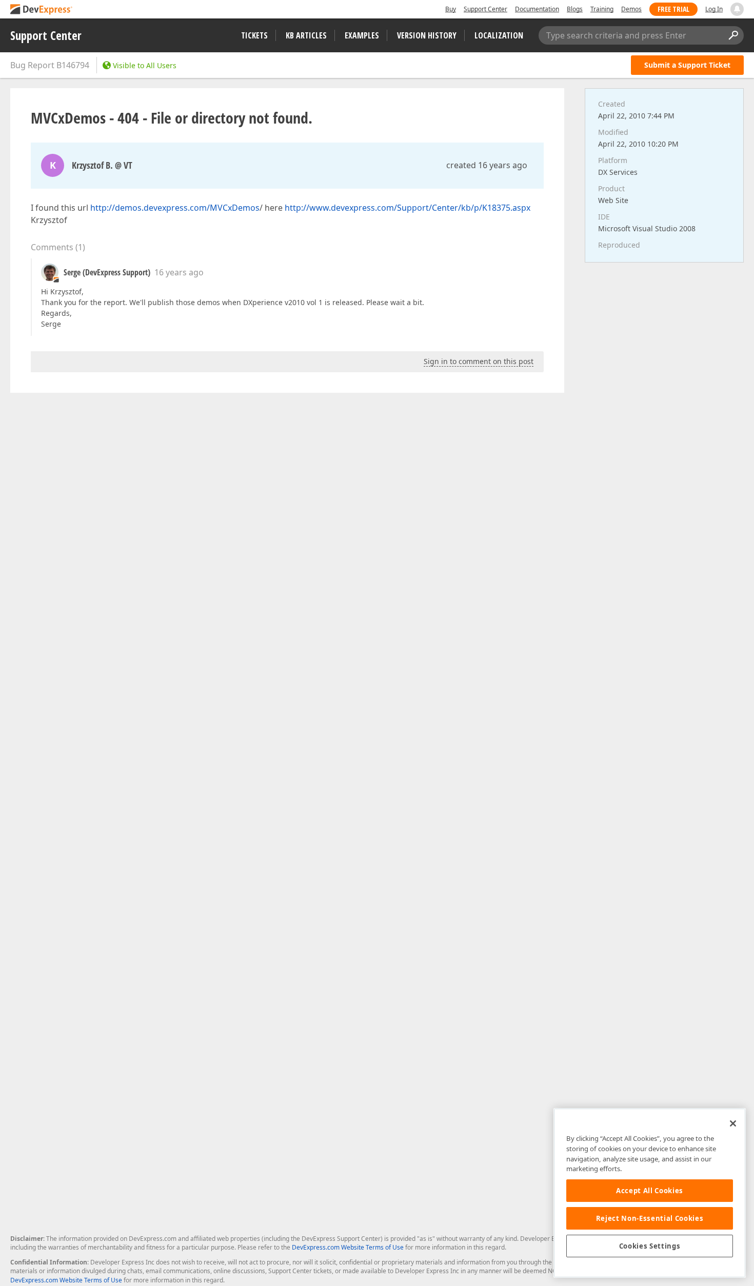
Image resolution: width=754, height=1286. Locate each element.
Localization (498, 35)
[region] (649, 1193)
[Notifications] (737, 9)
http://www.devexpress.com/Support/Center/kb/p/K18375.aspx (407, 207)
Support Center (485, 9)
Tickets (254, 35)
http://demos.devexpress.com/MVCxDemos (175, 207)
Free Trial (673, 9)
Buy (450, 9)
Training (601, 9)
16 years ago (179, 272)
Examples (362, 35)
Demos (631, 9)
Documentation (537, 9)
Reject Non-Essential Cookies (649, 1218)
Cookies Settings (650, 1246)
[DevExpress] (41, 10)
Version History (427, 35)
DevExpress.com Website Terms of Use (348, 1247)
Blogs (575, 9)
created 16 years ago (486, 165)
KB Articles (306, 35)
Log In (714, 9)
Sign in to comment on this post (478, 361)
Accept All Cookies (649, 1190)
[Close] (733, 1123)
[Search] (733, 35)
